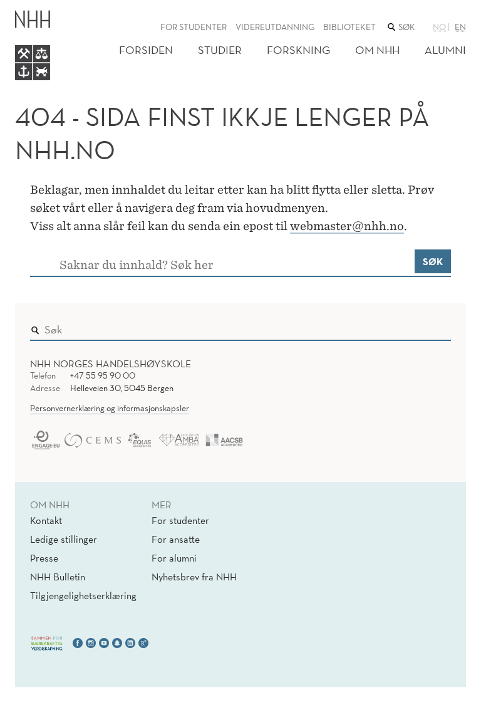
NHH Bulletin (57, 576)
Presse (44, 558)
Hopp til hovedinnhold (51, 8)
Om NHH (377, 50)
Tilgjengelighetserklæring (83, 595)
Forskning (298, 50)
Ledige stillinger (63, 539)
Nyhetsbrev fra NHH (194, 576)
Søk (433, 261)
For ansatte (176, 539)
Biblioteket (349, 27)
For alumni (174, 558)
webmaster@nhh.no (347, 226)
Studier (220, 50)
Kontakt (46, 520)
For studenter (193, 27)
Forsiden (146, 50)
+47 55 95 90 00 (102, 375)
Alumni (445, 50)
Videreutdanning (274, 27)
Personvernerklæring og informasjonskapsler (109, 408)
